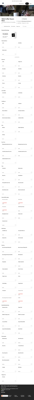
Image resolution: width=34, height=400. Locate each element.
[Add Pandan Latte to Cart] (31, 217)
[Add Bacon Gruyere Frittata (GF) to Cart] (31, 251)
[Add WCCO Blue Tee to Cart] (31, 342)
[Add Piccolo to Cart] (15, 87)
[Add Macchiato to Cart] (15, 72)
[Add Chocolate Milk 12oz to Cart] (31, 234)
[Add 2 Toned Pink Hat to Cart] (31, 349)
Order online (3, 392)
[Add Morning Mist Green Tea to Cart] (15, 186)
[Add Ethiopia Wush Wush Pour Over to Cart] (15, 148)
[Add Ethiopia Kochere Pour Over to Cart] (31, 148)
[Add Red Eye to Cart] (15, 138)
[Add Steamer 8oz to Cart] (15, 241)
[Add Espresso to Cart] (31, 80)
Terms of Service (10, 396)
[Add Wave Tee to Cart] (15, 349)
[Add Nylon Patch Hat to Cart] (31, 357)
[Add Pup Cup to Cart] (15, 380)
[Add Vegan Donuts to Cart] (31, 287)
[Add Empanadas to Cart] (15, 265)
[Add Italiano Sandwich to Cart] (31, 265)
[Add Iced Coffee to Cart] (15, 96)
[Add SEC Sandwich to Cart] (31, 258)
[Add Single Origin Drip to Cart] (31, 131)
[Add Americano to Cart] (15, 80)
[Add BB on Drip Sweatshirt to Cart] (15, 364)
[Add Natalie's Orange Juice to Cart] (15, 318)
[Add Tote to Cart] (31, 364)
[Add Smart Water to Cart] (31, 333)
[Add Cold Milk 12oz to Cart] (15, 234)
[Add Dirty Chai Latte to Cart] (31, 186)
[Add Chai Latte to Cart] (15, 172)
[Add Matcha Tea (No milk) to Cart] (31, 193)
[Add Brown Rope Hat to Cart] (15, 357)
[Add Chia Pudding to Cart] (15, 287)
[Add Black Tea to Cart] (15, 179)
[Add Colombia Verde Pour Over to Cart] (31, 155)
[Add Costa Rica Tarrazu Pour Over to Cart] (15, 155)
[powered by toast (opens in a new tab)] (4, 395)
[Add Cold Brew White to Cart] (31, 121)
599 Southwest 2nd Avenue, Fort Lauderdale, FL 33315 (9, 388)
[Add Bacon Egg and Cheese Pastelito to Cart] (15, 258)
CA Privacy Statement (22, 396)
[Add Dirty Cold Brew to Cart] (15, 114)
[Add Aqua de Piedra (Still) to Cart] (31, 325)
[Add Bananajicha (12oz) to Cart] (15, 217)
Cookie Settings (29, 396)
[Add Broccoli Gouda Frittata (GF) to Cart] (15, 251)
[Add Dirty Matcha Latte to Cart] (15, 193)
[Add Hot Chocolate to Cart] (31, 241)
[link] (7, 26)
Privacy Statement (16, 396)
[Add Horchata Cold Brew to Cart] (31, 114)
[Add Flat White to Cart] (31, 47)
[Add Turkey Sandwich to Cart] (15, 273)
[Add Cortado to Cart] (31, 87)
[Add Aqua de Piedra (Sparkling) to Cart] (15, 333)
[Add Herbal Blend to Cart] (31, 179)
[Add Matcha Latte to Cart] (15, 54)
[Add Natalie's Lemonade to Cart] (31, 318)
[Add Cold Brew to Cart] (31, 107)
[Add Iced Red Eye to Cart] (31, 96)
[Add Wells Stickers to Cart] (15, 342)
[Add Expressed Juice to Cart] (15, 311)
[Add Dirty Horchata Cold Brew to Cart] (15, 121)
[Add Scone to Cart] (31, 280)
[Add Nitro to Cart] (15, 107)
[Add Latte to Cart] (15, 47)
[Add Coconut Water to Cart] (15, 325)
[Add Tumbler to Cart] (15, 371)
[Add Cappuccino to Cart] (31, 65)
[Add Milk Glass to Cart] (31, 371)
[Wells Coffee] (3, 3)
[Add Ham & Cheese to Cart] (31, 273)
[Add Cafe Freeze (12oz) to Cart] (31, 210)
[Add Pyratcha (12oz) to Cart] (15, 225)
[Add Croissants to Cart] (15, 294)
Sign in (30, 3)
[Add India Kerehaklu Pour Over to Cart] (15, 162)
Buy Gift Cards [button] (21, 3)
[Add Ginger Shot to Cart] (31, 311)
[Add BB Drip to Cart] (15, 131)
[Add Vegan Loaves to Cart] (15, 280)
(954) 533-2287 (3, 387)
